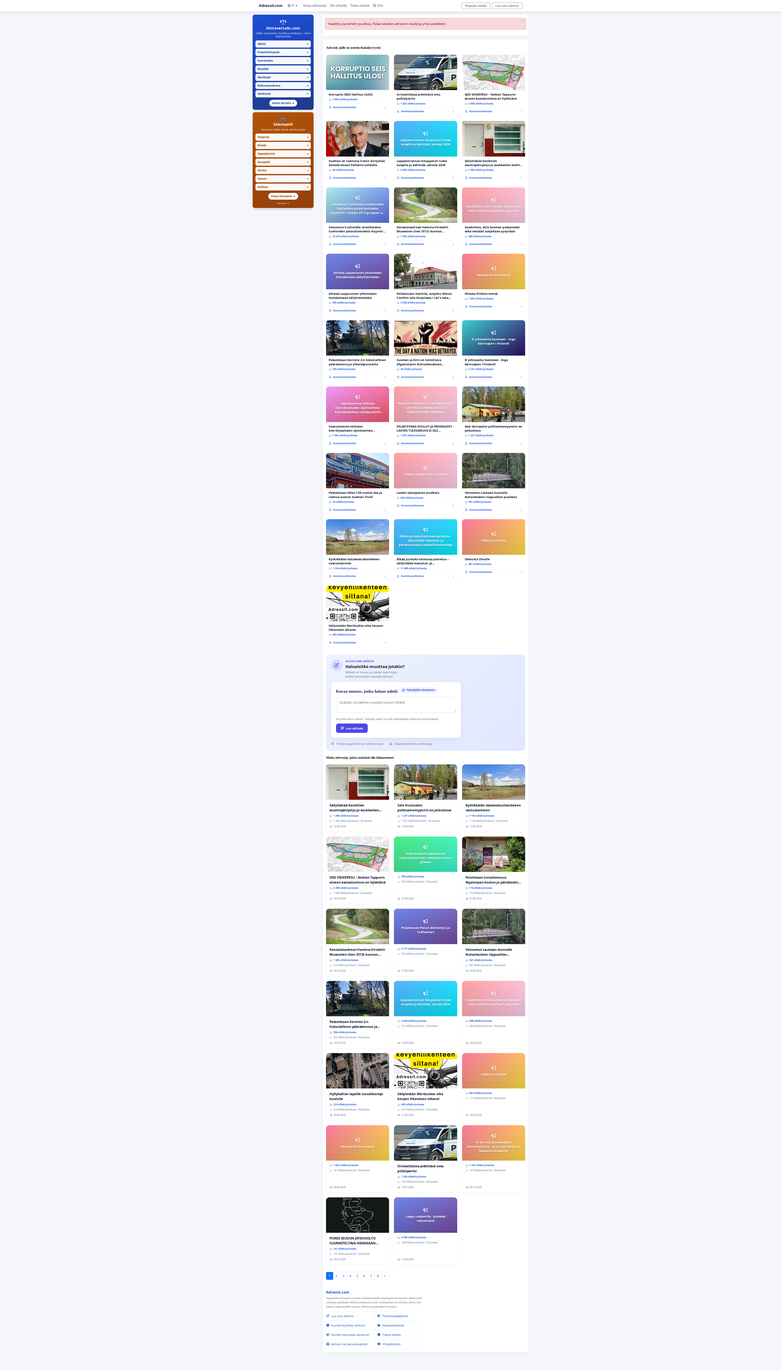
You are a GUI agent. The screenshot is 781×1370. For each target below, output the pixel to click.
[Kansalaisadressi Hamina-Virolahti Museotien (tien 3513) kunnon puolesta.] (425, 218)
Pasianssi (283, 137)
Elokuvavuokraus (283, 85)
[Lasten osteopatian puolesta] (425, 481)
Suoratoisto (283, 60)
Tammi (283, 179)
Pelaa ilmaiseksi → (283, 196)
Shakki (283, 145)
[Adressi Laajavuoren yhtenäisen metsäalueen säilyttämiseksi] (357, 284)
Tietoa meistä (359, 5)
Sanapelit (283, 162)
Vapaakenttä (283, 154)
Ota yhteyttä (338, 5)
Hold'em (283, 187)
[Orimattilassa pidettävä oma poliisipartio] (425, 85)
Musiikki (283, 69)
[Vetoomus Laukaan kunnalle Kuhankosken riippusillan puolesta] (493, 484)
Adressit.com (270, 5)
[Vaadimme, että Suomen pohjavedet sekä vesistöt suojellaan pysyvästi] (493, 218)
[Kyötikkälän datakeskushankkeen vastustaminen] (357, 550)
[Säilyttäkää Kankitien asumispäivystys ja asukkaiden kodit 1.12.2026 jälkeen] (493, 152)
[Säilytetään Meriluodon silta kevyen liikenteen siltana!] (357, 616)
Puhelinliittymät (283, 52)
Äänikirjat (283, 77)
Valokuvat (283, 94)
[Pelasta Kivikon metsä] (493, 282)
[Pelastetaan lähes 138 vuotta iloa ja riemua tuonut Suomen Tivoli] (357, 484)
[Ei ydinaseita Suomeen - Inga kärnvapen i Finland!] (493, 351)
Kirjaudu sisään (476, 5)
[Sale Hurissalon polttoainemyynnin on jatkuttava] (493, 417)
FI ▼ (295, 5)
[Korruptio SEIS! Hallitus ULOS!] (357, 83)
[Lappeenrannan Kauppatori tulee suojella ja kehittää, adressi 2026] (425, 152)
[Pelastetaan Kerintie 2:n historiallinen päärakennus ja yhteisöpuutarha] (357, 351)
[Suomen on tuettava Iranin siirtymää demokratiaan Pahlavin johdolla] (357, 152)
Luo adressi (354, 728)
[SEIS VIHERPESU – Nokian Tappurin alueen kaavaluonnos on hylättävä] (493, 85)
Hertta (283, 170)
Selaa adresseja (314, 5)
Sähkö (283, 44)
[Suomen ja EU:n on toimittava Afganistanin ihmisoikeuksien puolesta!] (425, 351)
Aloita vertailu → (283, 103)
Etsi (380, 5)
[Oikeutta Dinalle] (493, 548)
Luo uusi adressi (507, 5)
